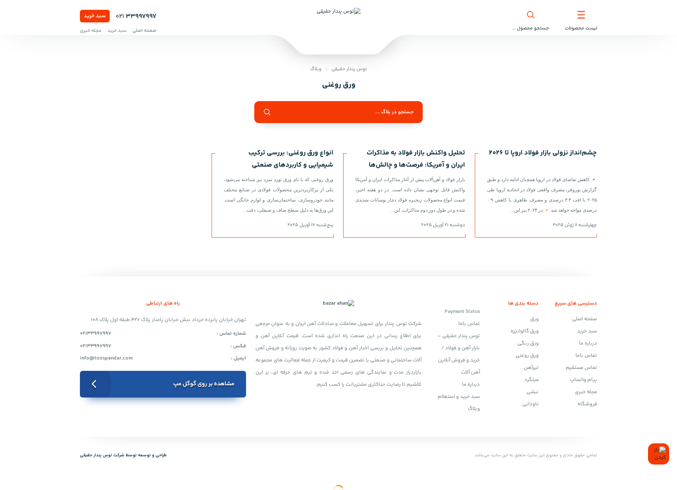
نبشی (533, 392)
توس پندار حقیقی (349, 69)
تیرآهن (531, 368)
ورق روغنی (527, 355)
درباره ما (588, 343)
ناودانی (530, 404)
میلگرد (531, 380)
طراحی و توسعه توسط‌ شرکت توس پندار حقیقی (123, 455)
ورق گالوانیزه (524, 331)
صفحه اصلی (144, 30)
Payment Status (462, 312)
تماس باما (586, 355)
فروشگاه (587, 404)
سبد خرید (95, 16)
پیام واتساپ (583, 380)
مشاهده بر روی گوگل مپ (203, 383)
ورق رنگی (528, 343)
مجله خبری (90, 30)
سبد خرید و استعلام (459, 397)
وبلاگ (315, 69)
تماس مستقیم (581, 368)
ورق (534, 319)
